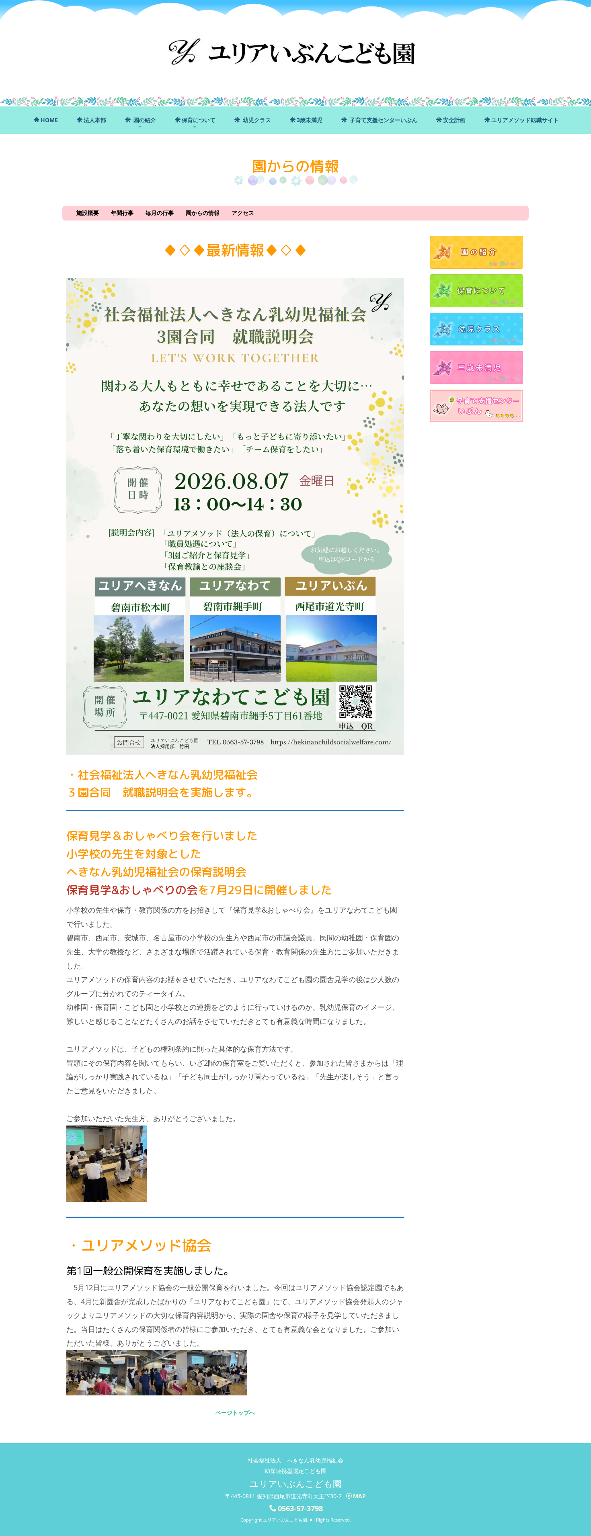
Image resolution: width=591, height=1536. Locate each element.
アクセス (243, 213)
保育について (198, 120)
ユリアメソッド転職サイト (525, 120)
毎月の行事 (160, 213)
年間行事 (122, 213)
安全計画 (454, 120)
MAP (359, 1496)
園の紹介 (144, 120)
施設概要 (87, 213)
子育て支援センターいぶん (382, 120)
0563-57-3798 (300, 1508)
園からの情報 (203, 213)
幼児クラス (256, 120)
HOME (49, 120)
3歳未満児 (309, 120)
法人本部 (95, 120)
